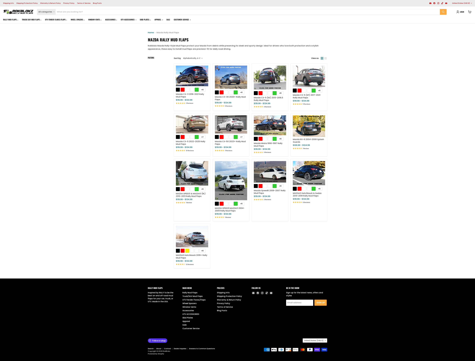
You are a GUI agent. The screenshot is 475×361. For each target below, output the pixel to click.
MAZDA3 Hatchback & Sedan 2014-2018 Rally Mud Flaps (307, 194)
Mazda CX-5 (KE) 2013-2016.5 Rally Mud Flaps (268, 99)
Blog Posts (97, 3)
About (158, 348)
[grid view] (322, 58)
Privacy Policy (68, 3)
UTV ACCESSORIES (128, 19)
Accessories (110, 19)
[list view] (325, 58)
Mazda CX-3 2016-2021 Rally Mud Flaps (190, 95)
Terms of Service (83, 3)
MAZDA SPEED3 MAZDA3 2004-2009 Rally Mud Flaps (230, 209)
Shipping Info (8, 3)
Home (151, 32)
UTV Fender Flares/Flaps (55, 19)
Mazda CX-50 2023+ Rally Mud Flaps (230, 142)
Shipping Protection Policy (27, 3)
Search (151, 348)
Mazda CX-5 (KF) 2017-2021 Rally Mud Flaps (306, 96)
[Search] (443, 12)
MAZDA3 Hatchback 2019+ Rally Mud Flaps (191, 256)
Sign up (320, 302)
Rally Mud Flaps (10, 19)
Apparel (158, 19)
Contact (167, 348)
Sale (168, 19)
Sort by (177, 58)
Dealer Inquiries (180, 348)
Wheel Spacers (77, 19)
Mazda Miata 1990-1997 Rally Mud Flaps (268, 144)
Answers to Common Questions (202, 348)
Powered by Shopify (156, 354)
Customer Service (181, 19)
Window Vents (94, 19)
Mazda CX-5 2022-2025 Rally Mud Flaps (190, 142)
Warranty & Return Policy (50, 3)
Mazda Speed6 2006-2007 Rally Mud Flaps (269, 192)
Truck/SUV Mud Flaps (31, 19)
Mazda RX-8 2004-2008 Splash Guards (308, 140)
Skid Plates (145, 19)
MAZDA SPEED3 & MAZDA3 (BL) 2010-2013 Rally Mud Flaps (191, 195)
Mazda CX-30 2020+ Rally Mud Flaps (230, 98)
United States (461, 3)
